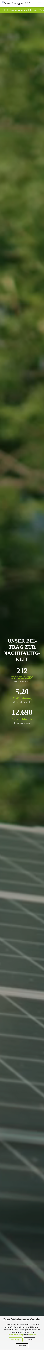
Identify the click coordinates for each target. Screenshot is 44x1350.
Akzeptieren (22, 1346)
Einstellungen (15, 1339)
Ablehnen (29, 1339)
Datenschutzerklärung (15, 1335)
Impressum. (32, 1335)
